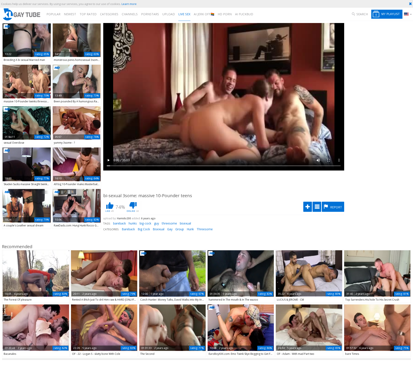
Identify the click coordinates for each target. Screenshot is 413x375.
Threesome (205, 229)
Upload (168, 14)
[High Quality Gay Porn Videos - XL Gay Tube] (21, 14)
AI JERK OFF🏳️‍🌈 (204, 14)
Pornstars (150, 14)
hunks (133, 223)
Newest (70, 14)
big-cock (145, 223)
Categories (109, 14)
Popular (53, 14)
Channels (130, 14)
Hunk (190, 229)
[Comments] (317, 207)
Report (335, 207)
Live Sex (184, 14)
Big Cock (144, 229)
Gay (170, 229)
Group (179, 229)
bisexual (185, 223)
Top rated (88, 14)
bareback (119, 223)
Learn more (129, 4)
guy (156, 223)
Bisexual (158, 229)
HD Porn (225, 14)
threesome (169, 223)
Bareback (128, 229)
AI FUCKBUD (244, 14)
